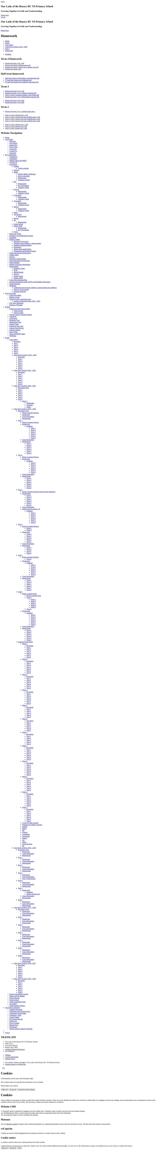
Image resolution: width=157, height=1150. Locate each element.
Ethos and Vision (15, 234)
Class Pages (9, 45)
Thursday (29, 405)
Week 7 (24, 732)
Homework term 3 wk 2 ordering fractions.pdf (20, 93)
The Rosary (13, 1027)
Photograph (26, 545)
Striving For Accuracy (21, 241)
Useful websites (23, 168)
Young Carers (18, 276)
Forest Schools (27, 844)
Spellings (8, 54)
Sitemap (8, 1055)
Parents (7, 307)
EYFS (16, 232)
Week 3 (33, 603)
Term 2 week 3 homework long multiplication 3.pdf (22, 119)
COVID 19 (13, 162)
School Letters (18, 313)
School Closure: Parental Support (20, 314)
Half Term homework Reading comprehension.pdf (22, 78)
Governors (13, 149)
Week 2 (29, 530)
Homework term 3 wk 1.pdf (14, 91)
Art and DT (18, 214)
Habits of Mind (14, 239)
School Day (13, 145)
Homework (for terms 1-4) (31, 509)
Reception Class (23, 388)
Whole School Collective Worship (20, 1029)
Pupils (7, 43)
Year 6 (16, 353)
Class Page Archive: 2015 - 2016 (25, 979)
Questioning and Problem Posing (25, 251)
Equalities (12, 237)
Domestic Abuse (19, 268)
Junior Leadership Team (17, 1002)
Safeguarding (13, 266)
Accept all (13, 1089)
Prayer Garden (14, 1023)
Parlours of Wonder (16, 305)
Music (16, 212)
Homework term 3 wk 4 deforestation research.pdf (22, 97)
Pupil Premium (14, 263)
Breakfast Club (14, 320)
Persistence (17, 247)
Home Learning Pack (33, 596)
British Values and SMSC (18, 160)
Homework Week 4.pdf (13, 69)
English (16, 166)
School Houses (14, 998)
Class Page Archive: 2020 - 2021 (25, 386)
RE (15, 182)
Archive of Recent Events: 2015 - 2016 (27, 301)
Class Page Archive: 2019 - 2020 (16, 47)
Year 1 (16, 343)
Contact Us (13, 151)
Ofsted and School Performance (20, 253)
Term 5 (33, 436)
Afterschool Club (15, 322)
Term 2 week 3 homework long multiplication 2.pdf (22, 117)
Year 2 (16, 345)
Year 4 (16, 349)
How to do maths (24, 176)
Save (19, 1148)
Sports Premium (14, 284)
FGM (15, 270)
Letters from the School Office (19, 309)
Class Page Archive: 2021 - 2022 (25, 370)
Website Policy (10, 1059)
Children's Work (23, 187)
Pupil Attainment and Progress (19, 261)
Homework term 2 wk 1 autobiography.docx (20, 111)
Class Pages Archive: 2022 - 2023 (25, 355)
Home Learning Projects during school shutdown (38, 492)
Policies (12, 257)
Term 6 (33, 438)
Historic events (14, 297)
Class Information (28, 417)
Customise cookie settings (26, 1089)
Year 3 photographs (28, 879)
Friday (28, 407)
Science (16, 189)
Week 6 (24, 719)
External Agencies (20, 291)
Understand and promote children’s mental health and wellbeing (35, 288)
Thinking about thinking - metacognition (27, 243)
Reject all (4, 1089)
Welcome (12, 141)
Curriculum (13, 164)
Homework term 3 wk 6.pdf (14, 102)
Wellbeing (12, 286)
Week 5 (33, 607)
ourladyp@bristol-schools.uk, (15, 1049)
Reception (17, 341)
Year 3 (16, 347)
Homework (9, 51)
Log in (3, 17)
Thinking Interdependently (23, 245)
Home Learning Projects (30, 413)
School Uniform (14, 330)
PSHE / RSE (18, 226)
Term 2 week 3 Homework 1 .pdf (16, 115)
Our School (9, 139)
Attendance (13, 159)
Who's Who (13, 147)
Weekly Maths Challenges (27, 174)
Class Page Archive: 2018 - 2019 (25, 848)
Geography (17, 201)
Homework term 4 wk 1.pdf (14, 63)
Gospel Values (14, 1017)
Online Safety (14, 255)
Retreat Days (13, 1025)
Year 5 (7, 49)
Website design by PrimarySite (15, 1064)
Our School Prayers (16, 1019)
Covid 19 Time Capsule (30, 823)
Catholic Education (15, 1009)
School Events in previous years (20, 299)
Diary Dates (13, 332)
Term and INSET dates (17, 334)
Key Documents (23, 186)
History (16, 207)
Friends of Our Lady (16, 326)
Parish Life (13, 1021)
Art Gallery (13, 1004)
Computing (17, 195)
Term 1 (33, 428)
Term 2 (33, 430)
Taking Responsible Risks (22, 249)
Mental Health (18, 272)
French (16, 218)
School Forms (18, 311)
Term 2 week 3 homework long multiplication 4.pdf (22, 121)
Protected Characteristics (17, 259)
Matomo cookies (11, 1124)
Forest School (18, 224)
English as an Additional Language (21, 236)
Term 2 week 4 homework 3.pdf (16, 128)
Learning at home (24, 180)
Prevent (16, 274)
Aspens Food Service (16, 328)
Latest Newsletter (15, 295)
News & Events (10, 293)
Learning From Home (25, 642)
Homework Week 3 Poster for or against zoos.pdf (21, 67)
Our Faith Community (12, 1008)
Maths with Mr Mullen (17, 996)
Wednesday (30, 403)
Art (23, 840)
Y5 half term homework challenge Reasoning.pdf (21, 82)
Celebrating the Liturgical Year (19, 1011)
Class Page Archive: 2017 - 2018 (25, 907)
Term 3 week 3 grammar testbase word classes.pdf (22, 95)
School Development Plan (18, 280)
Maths (16, 172)
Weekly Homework (33, 894)
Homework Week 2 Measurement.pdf (18, 65)
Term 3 (33, 432)
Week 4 (33, 605)
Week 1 (24, 401)
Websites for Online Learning (32, 825)
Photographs (22, 178)
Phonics (16, 170)
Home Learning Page (29, 594)
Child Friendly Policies (17, 1006)
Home (7, 41)
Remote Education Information (19, 264)
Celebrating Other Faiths (17, 1013)
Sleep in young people (21, 289)
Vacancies (12, 153)
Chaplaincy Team (15, 1015)
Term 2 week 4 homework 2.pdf (16, 126)
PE (15, 220)
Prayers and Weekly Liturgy (18, 994)
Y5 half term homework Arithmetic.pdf (18, 80)
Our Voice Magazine (16, 303)
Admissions (13, 157)
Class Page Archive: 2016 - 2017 (25, 963)
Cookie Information (11, 1057)
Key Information (10, 155)
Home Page (5, 15)
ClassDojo (12, 316)
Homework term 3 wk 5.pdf (14, 100)
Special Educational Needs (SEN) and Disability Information (29, 282)
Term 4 (33, 434)
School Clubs (13, 324)
